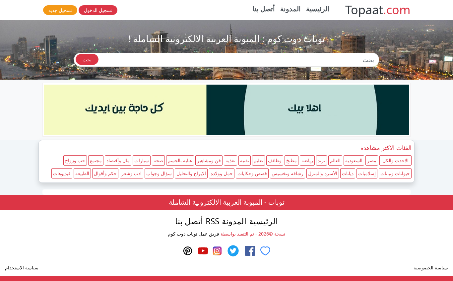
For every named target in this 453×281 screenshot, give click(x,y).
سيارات (141, 160)
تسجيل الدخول (98, 10)
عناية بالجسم (180, 160)
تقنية (244, 160)
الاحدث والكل (395, 160)
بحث (87, 59)
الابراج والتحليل (191, 173)
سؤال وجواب (159, 173)
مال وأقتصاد (118, 160)
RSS (212, 221)
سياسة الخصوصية (431, 267)
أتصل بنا (264, 8)
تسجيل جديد (60, 10)
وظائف (275, 160)
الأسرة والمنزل (322, 173)
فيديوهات (62, 173)
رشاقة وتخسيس (287, 173)
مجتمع (96, 160)
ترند (321, 160)
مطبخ (291, 160)
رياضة (307, 160)
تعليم (258, 160)
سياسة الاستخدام (21, 267)
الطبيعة (82, 173)
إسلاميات (367, 173)
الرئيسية (317, 8)
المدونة (290, 8)
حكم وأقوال (105, 173)
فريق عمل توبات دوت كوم (193, 234)
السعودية (353, 160)
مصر (371, 160)
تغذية (230, 160)
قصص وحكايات (252, 173)
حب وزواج (75, 160)
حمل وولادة (222, 173)
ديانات (348, 173)
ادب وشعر (131, 173)
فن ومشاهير (209, 160)
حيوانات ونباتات (395, 173)
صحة (158, 160)
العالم (335, 160)
